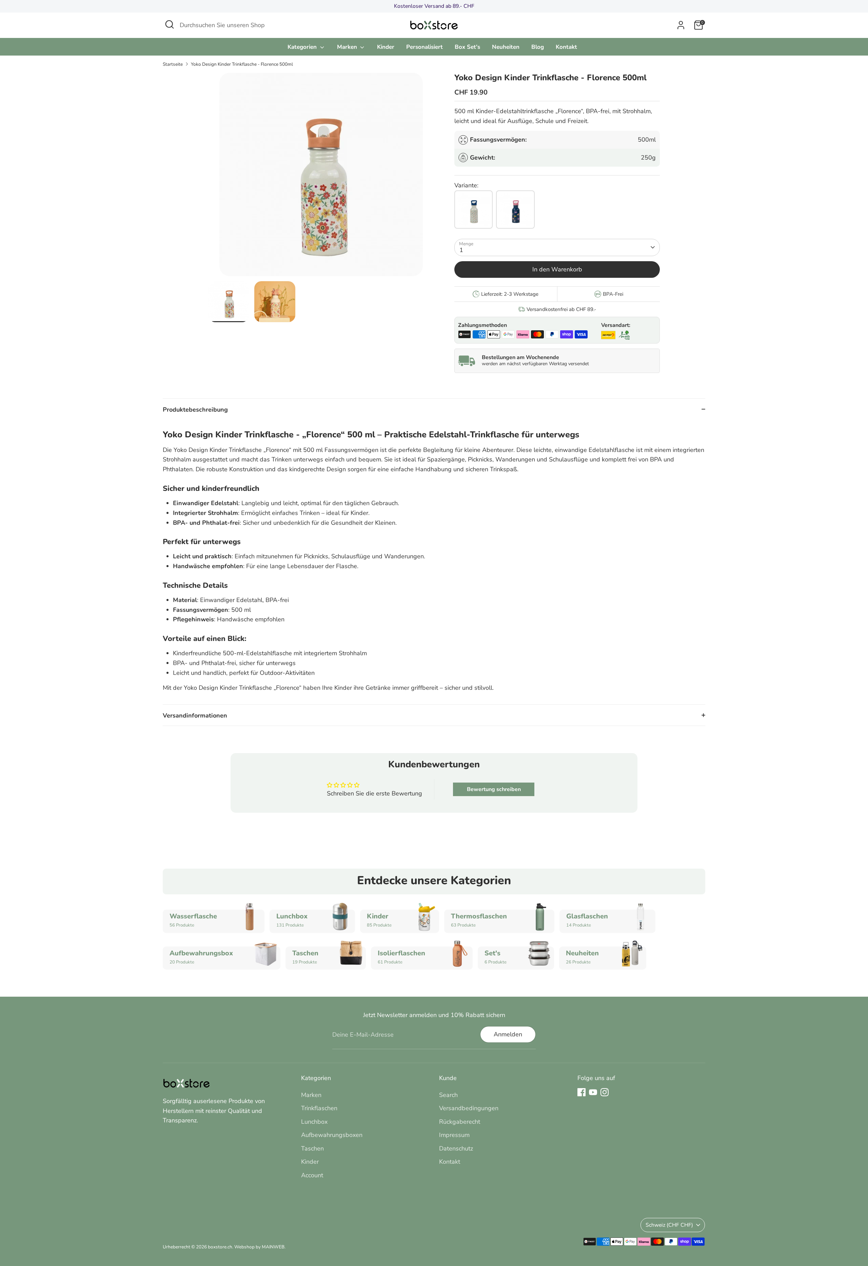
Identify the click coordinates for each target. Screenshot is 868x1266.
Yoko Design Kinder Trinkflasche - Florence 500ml (242, 64)
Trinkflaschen (319, 1108)
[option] (321, 177)
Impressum (454, 1135)
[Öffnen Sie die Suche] (169, 24)
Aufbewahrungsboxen (331, 1135)
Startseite (173, 64)
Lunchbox (314, 1122)
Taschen (312, 1148)
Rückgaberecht (459, 1122)
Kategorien (303, 47)
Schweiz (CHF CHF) (669, 1225)
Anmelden (508, 1034)
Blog (537, 47)
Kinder (385, 47)
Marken (348, 47)
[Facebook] (581, 1092)
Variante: (466, 185)
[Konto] (681, 25)
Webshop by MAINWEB (259, 1247)
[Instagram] (604, 1092)
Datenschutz (456, 1148)
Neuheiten (505, 47)
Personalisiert (424, 47)
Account (312, 1175)
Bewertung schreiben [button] (494, 789)
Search (448, 1095)
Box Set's (467, 47)
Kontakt (566, 47)
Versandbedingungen (468, 1108)
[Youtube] (593, 1092)
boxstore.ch (220, 1247)
